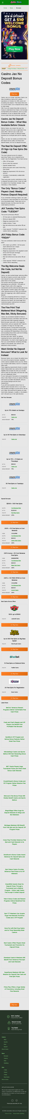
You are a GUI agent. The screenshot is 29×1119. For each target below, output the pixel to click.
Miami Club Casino (15, 565)
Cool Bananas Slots (16, 508)
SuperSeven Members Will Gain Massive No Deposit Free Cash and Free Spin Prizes (14, 974)
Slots (5, 1060)
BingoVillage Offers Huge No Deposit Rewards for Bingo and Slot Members (14, 813)
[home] (16, 4)
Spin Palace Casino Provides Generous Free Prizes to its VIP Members (14, 871)
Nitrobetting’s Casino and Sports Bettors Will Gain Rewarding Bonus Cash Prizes (14, 754)
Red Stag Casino (15, 512)
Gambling (6, 1063)
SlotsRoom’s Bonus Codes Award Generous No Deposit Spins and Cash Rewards (14, 857)
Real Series (6, 1077)
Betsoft (5, 1046)
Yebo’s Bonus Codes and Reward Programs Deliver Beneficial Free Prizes (14, 901)
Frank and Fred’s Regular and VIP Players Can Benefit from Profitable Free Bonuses (14, 724)
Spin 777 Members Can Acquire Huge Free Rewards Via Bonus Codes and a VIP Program (14, 915)
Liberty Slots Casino (16, 540)
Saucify (6, 1042)
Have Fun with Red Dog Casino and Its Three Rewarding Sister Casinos (14, 930)
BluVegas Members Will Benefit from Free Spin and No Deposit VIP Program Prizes (14, 827)
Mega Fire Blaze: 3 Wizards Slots (12, 68)
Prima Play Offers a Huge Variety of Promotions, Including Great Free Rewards (14, 989)
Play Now (14, 94)
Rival (5, 1044)
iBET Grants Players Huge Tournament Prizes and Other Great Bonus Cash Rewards (14, 768)
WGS (5, 1039)
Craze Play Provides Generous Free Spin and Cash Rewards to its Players (14, 842)
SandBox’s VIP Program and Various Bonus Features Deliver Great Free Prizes (14, 739)
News (11, 8)
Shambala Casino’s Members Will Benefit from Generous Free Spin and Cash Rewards (14, 960)
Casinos (4, 1037)
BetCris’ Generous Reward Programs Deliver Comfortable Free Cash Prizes (14, 710)
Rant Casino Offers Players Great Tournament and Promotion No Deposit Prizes (14, 945)
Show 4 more (5, 1079)
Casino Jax (14, 417)
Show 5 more (5, 1049)
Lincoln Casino (14, 590)
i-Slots (5, 1070)
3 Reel (5, 1074)
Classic (5, 1072)
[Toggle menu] (2, 2)
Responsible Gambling (18, 1113)
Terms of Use (8, 1113)
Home (5, 8)
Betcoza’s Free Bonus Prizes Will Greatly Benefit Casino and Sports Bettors (15, 798)
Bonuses (6, 1056)
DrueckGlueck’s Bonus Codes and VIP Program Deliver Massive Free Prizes (14, 783)
